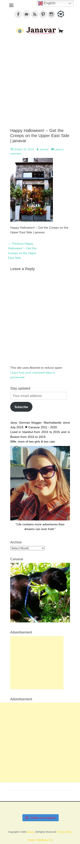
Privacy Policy (64, 832)
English (49, 3)
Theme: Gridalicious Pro (40, 840)
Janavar (44, 149)
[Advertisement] (40, 82)
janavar (30, 832)
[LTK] (60, 18)
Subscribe (21, 406)
